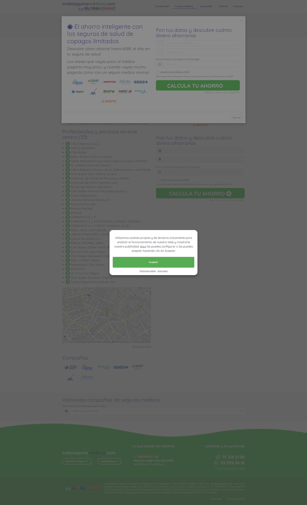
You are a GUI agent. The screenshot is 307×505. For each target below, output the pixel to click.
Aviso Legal (162, 271)
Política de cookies (148, 271)
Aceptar (153, 262)
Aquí (143, 246)
